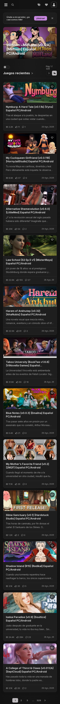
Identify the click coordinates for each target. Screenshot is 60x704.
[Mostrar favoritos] (46, 4)
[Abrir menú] (6, 5)
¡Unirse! (40, 18)
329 (39, 700)
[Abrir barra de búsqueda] (12, 4)
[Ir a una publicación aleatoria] (54, 73)
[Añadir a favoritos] (52, 86)
